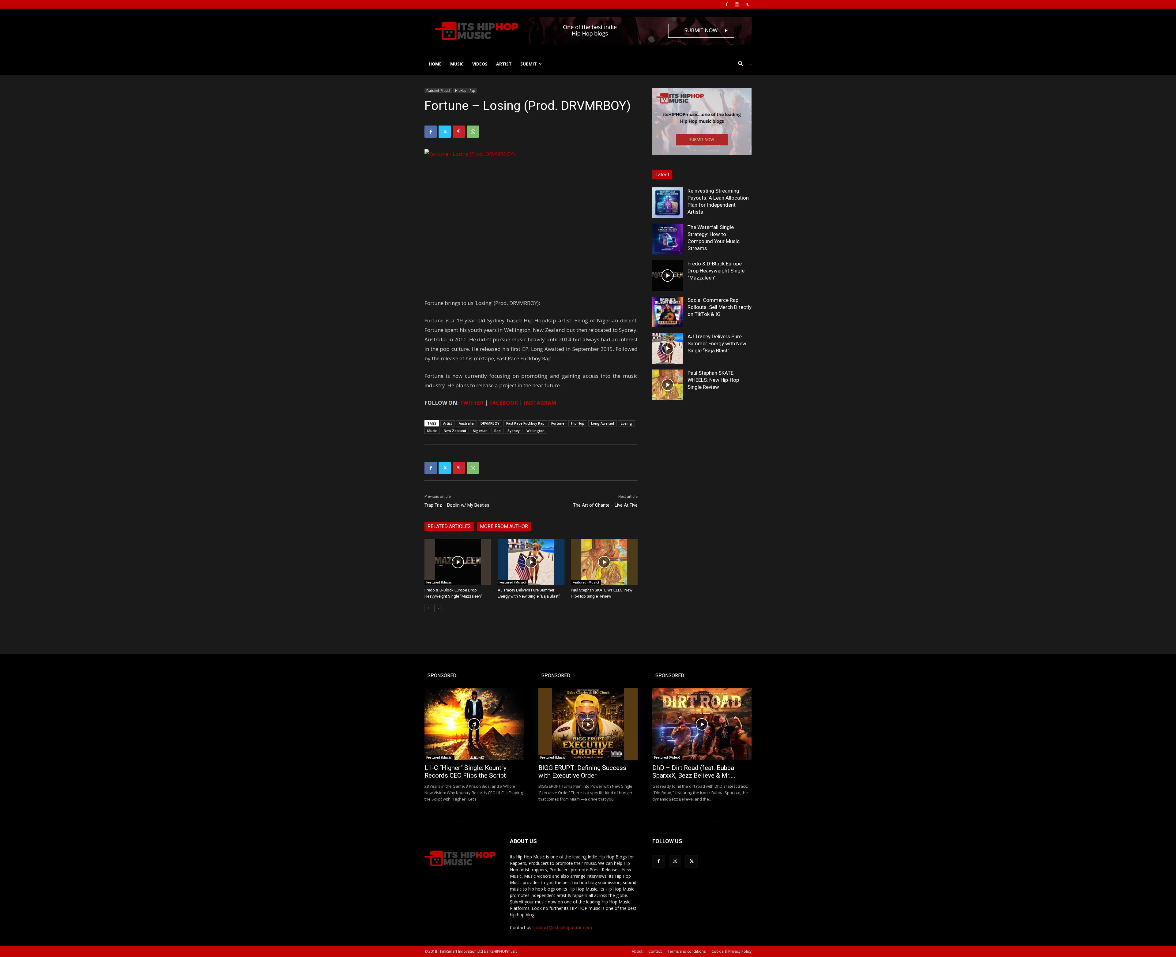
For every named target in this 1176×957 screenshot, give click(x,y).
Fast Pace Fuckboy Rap (525, 423)
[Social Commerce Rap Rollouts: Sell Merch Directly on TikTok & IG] (667, 312)
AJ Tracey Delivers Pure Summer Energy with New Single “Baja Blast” (717, 343)
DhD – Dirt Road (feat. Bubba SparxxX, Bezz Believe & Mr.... (693, 771)
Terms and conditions (687, 951)
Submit (528, 64)
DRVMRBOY (490, 423)
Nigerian (480, 430)
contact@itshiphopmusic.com (562, 927)
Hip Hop (577, 423)
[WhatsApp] (473, 132)
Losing (626, 423)
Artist (504, 64)
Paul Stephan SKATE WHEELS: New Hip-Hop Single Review (713, 380)
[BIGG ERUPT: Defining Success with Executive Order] (588, 724)
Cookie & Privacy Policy (731, 951)
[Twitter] (747, 4)
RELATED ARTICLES (449, 526)
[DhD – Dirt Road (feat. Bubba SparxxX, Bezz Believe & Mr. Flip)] (702, 724)
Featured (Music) (438, 90)
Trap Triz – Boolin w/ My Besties (456, 505)
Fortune (557, 423)
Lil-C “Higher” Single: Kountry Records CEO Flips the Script (465, 771)
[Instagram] (736, 4)
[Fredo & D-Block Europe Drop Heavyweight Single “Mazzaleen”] (457, 562)
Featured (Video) (667, 757)
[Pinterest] (459, 132)
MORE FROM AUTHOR (504, 526)
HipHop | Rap (465, 90)
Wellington (535, 430)
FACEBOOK (503, 402)
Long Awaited (602, 423)
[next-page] (438, 608)
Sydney (513, 430)
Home (435, 64)
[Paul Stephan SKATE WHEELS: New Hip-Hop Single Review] (604, 562)
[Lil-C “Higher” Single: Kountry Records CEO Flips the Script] (474, 724)
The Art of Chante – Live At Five (605, 505)
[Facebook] (726, 4)
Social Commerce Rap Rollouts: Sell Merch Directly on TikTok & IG (720, 307)
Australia (466, 423)
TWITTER (472, 402)
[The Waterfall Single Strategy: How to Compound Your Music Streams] (667, 239)
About (637, 951)
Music (457, 64)
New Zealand (455, 430)
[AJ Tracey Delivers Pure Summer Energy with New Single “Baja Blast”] (531, 562)
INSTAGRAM (540, 402)
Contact (655, 951)
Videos (480, 64)
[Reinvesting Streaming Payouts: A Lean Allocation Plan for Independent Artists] (667, 202)
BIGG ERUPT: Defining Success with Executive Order (582, 771)
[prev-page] (428, 608)
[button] (742, 64)
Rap (497, 430)
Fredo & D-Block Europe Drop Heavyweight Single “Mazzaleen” (716, 271)
